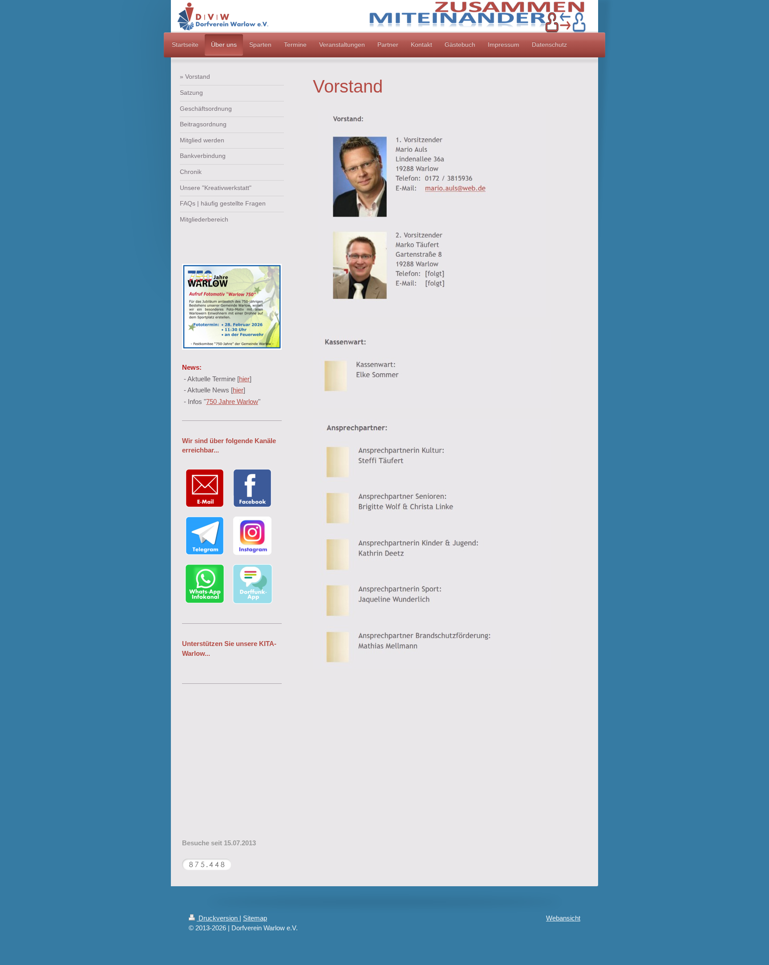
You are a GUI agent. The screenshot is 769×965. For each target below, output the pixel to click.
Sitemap (255, 918)
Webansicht (563, 918)
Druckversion (218, 918)
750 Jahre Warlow (232, 401)
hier (244, 379)
